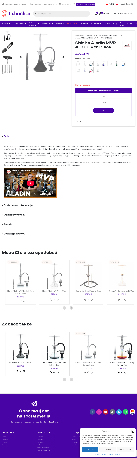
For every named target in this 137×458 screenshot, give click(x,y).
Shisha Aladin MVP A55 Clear (54, 291)
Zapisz (103, 110)
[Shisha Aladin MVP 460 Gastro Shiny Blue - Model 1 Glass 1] (103, 63)
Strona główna (80, 35)
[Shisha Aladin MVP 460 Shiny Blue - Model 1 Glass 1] (84, 70)
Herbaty (47, 24)
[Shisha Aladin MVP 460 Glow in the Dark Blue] (110, 63)
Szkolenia (96, 24)
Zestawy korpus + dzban (107, 35)
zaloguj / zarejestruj (124, 14)
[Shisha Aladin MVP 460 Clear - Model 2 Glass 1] (84, 63)
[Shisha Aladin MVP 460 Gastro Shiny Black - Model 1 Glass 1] (97, 63)
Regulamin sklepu (43, 447)
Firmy (60, 24)
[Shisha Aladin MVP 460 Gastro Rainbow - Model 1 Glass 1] (91, 63)
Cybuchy (5, 439)
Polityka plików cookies (100, 454)
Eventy (84, 24)
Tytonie (4, 442)
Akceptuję (90, 449)
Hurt (107, 24)
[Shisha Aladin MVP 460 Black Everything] (78, 63)
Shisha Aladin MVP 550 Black (20, 362)
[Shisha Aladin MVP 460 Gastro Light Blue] (123, 63)
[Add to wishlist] (76, 121)
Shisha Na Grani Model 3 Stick (88, 291)
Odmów (108, 449)
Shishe (94, 35)
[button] (133, 431)
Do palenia (34, 24)
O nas (122, 24)
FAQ (115, 24)
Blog (129, 24)
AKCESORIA (19, 24)
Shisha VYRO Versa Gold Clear (122, 291)
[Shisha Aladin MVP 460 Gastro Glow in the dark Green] (116, 63)
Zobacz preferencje (125, 449)
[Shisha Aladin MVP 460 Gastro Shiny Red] (91, 70)
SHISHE (6, 24)
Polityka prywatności (114, 454)
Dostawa (40, 439)
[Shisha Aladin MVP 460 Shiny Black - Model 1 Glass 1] (78, 70)
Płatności (40, 442)
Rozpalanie (5, 445)
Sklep (89, 35)
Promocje (72, 24)
